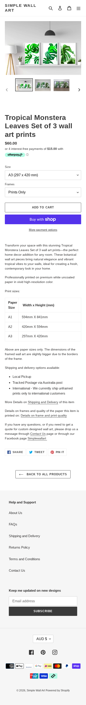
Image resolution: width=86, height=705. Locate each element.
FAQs (13, 524)
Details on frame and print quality (44, 415)
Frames (10, 184)
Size (8, 167)
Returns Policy (19, 547)
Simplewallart (37, 438)
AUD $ (41, 639)
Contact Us (38, 433)
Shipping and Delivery (43, 402)
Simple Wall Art (20, 8)
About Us (15, 513)
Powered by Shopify (58, 690)
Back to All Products (46, 474)
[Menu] (78, 8)
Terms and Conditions (24, 559)
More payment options (43, 229)
